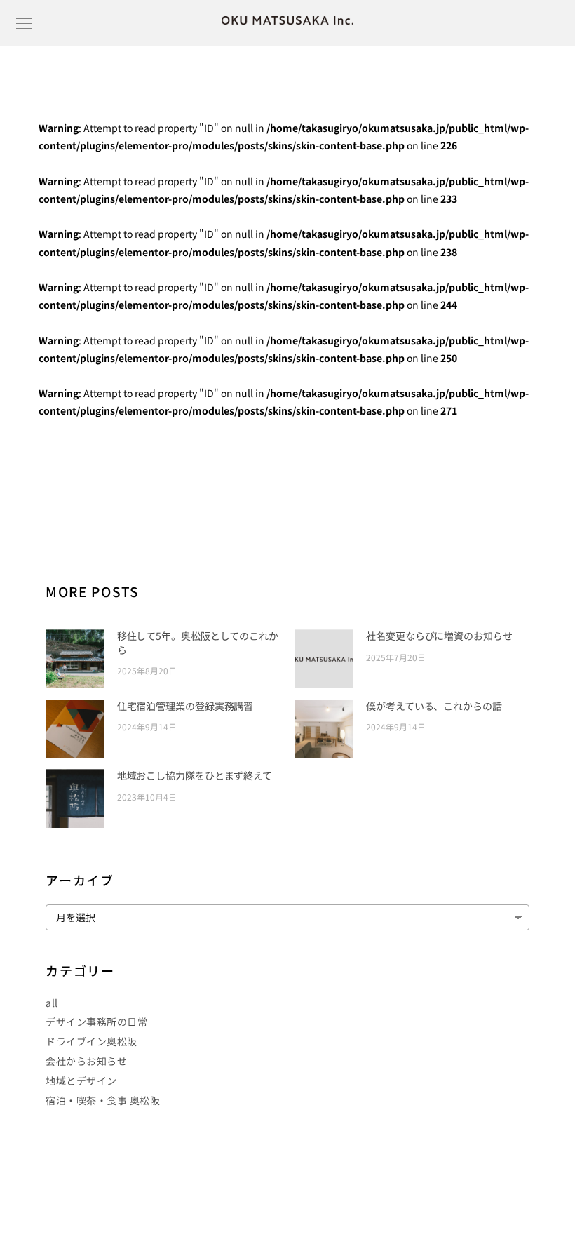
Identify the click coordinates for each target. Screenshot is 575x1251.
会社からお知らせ (86, 1061)
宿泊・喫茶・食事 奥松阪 (103, 1100)
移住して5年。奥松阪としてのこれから (197, 643)
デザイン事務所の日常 (96, 1022)
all (52, 1003)
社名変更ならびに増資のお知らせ (439, 636)
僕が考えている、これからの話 (434, 706)
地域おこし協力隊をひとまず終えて (194, 775)
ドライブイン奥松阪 (91, 1041)
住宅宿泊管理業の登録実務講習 (185, 706)
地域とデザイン (81, 1080)
